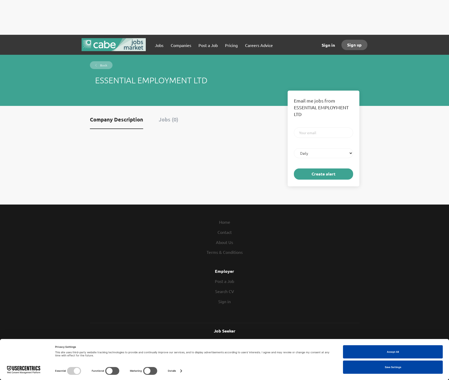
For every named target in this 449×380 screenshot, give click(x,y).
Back (103, 65)
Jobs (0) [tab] (168, 119)
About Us (224, 242)
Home (224, 222)
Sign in (328, 45)
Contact (224, 232)
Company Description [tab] (116, 119)
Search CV (224, 291)
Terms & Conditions (225, 252)
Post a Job (224, 281)
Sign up (354, 45)
